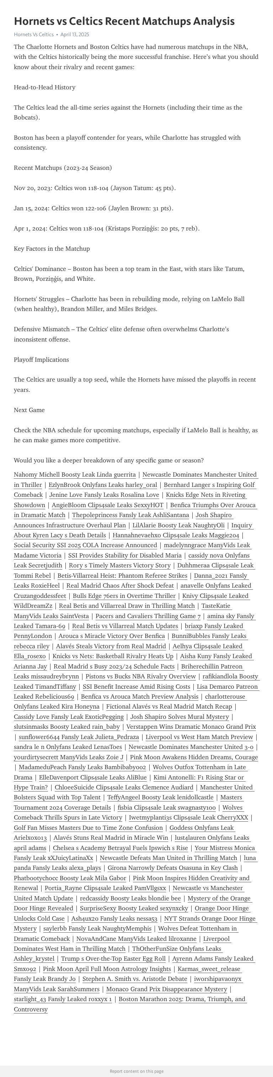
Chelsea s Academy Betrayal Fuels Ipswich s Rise (120, 848)
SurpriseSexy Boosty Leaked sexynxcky (134, 908)
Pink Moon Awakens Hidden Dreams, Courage (194, 757)
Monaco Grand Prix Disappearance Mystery (166, 989)
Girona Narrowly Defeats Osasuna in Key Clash (173, 868)
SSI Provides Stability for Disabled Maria (125, 555)
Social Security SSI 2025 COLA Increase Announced (85, 545)
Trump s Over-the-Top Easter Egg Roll (113, 958)
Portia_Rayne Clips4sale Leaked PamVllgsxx (105, 888)
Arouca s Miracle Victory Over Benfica (112, 636)
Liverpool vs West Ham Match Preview (199, 737)
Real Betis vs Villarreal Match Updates (125, 626)
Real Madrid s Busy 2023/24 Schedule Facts (114, 666)
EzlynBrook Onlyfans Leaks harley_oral (103, 485)
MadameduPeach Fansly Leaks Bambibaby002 (82, 767)
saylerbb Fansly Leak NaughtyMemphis (97, 928)
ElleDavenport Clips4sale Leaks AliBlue (93, 777)
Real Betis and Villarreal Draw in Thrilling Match (127, 606)
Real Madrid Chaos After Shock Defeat (120, 585)
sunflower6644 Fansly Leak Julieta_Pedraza (79, 737)
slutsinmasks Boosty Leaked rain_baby (67, 727)
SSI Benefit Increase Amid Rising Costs (136, 686)
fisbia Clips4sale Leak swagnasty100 (167, 807)
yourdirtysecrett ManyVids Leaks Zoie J (68, 757)
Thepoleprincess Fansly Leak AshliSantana (130, 515)
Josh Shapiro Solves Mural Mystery (179, 717)
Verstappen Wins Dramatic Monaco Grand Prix (191, 727)
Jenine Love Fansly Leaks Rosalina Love (104, 495)
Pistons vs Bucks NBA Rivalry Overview (141, 676)
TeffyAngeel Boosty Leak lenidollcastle (160, 797)
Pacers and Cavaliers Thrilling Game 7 (148, 616)
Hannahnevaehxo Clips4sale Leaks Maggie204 (176, 535)
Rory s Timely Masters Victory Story (120, 565)
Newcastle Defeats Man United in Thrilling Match (168, 858)
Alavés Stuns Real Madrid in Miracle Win (111, 838)
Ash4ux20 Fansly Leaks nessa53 (114, 918)
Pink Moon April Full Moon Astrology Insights (107, 969)
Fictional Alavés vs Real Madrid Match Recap (169, 706)
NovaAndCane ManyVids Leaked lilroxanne (136, 939)
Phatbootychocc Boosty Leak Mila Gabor (70, 878)
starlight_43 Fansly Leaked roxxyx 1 (63, 999)
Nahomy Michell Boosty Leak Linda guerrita (75, 474)
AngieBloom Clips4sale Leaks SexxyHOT (108, 505)
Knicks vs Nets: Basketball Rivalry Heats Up (113, 656)
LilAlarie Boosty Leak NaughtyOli (179, 525)
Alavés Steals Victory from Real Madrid (111, 646)
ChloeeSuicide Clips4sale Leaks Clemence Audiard (124, 787)
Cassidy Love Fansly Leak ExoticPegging (69, 717)
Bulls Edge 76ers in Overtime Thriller (124, 596)
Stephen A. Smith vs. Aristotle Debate (134, 979)
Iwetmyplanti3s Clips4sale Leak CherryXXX (188, 817)
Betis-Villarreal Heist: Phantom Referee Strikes (122, 575)
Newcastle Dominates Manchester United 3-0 (191, 747)
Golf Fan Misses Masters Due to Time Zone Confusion (88, 828)
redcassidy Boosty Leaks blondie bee (130, 898)
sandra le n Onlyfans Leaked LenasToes (68, 747)
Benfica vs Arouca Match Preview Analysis (139, 696)
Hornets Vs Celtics (34, 34)
